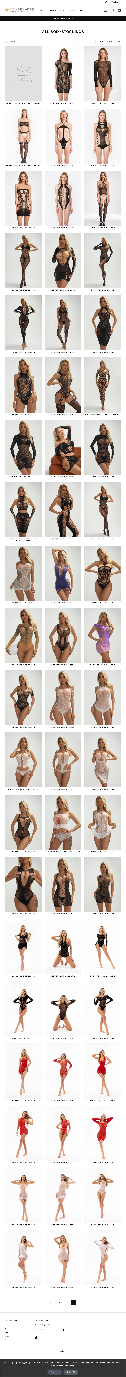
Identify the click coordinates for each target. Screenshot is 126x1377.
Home (40, 10)
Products (50, 10)
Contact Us (83, 10)
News (73, 10)
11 (67, 1302)
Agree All (55, 1372)
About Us (63, 10)
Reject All (70, 1372)
